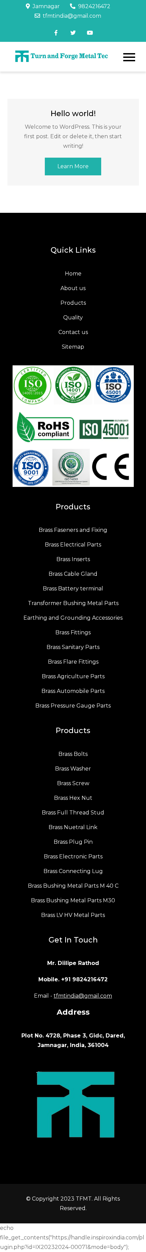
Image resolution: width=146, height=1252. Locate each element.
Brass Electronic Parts (73, 856)
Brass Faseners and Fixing (73, 530)
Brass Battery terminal (73, 588)
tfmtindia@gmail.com (72, 16)
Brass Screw (73, 783)
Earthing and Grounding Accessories (73, 618)
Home (73, 273)
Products (73, 303)
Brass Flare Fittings (73, 662)
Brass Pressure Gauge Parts (73, 705)
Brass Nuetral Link (73, 827)
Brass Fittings (73, 632)
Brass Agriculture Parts (73, 676)
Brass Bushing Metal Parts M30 (73, 900)
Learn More (73, 166)
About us (73, 288)
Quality (73, 317)
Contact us (73, 332)
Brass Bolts (73, 754)
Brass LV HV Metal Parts (73, 915)
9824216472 (94, 6)
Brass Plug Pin (73, 842)
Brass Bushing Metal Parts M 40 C (73, 886)
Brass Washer (73, 768)
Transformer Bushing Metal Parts (73, 603)
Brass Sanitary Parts (73, 647)
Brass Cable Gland (73, 574)
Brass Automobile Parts (73, 691)
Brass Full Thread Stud (73, 812)
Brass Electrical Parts (73, 544)
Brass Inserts (73, 559)
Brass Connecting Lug (73, 871)
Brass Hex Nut (73, 798)
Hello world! (73, 113)
